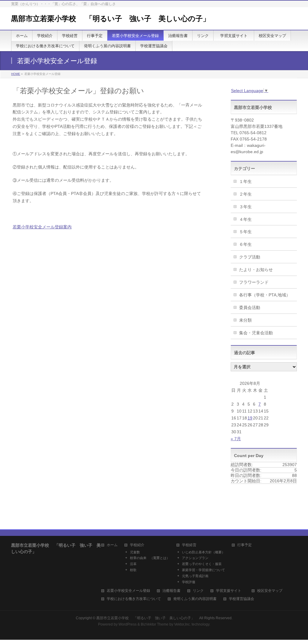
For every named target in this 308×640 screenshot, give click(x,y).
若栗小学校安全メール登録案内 (42, 226)
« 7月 (236, 438)
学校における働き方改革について (134, 599)
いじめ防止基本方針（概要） (203, 552)
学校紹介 (137, 545)
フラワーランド (254, 282)
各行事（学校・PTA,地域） (264, 294)
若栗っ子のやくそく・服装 (202, 564)
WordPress (128, 624)
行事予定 (244, 545)
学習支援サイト (230, 591)
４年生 (245, 219)
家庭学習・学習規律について (203, 570)
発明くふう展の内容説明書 (195, 599)
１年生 (245, 181)
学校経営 (189, 545)
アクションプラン (195, 558)
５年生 (245, 231)
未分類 (245, 320)
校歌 (133, 570)
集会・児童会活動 (256, 332)
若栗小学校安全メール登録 (128, 591)
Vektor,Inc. (182, 624)
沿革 (133, 564)
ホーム (112, 545)
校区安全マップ (269, 591)
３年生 (245, 206)
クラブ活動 (249, 257)
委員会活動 (249, 307)
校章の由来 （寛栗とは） (150, 558)
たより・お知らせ (256, 269)
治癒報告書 (171, 591)
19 (250, 418)
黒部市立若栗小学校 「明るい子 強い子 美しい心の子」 (114, 18)
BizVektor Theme (154, 624)
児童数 (135, 552)
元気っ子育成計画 (195, 576)
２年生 (245, 194)
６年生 (245, 244)
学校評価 (188, 582)
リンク (198, 591)
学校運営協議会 (241, 599)
